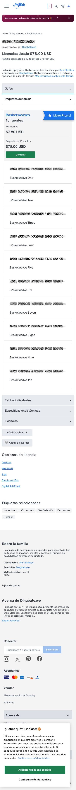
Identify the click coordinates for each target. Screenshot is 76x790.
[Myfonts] (19, 7)
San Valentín (45, 510)
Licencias (11, 421)
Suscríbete (52, 649)
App (4, 474)
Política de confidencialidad (33, 758)
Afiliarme (9, 702)
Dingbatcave (17, 33)
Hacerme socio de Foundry (19, 695)
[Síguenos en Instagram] (8, 659)
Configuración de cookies (35, 779)
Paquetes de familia (18, 99)
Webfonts (7, 468)
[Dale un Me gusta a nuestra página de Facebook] (41, 659)
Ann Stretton (66, 70)
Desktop (6, 462)
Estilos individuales (18, 400)
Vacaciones (10, 510)
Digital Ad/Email (11, 486)
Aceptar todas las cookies (34, 770)
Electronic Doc (10, 480)
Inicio (5, 33)
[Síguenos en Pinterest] (30, 659)
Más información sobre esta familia (54, 76)
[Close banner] (69, 18)
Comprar (20, 154)
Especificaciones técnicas (22, 410)
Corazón (8, 517)
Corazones (27, 510)
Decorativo (63, 510)
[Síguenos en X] (19, 659)
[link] (63, 6)
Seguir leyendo (11, 620)
